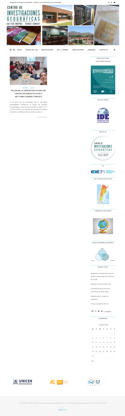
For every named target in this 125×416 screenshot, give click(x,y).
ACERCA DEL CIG (32, 50)
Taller (31, 88)
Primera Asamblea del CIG (99, 304)
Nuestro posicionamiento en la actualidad (47, 2)
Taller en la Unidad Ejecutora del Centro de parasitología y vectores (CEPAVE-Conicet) (28, 94)
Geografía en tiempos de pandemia (21, 2)
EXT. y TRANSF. (63, 50)
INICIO (19, 50)
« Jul (92, 361)
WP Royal (103, 403)
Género (25, 88)
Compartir (107, 311)
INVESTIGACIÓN (47, 50)
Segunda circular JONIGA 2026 (101, 284)
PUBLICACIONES (78, 50)
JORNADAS (92, 50)
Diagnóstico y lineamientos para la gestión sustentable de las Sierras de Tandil (102, 276)
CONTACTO (103, 50)
